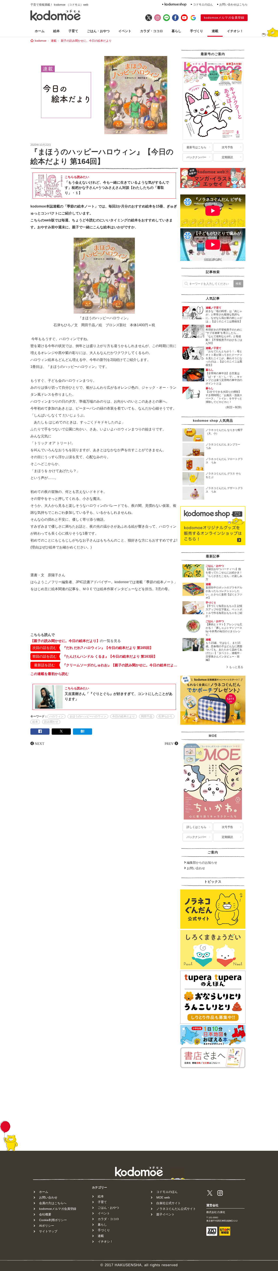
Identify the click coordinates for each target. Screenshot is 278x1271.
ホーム (40, 31)
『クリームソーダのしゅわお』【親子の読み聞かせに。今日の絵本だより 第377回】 (120, 665)
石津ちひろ (165, 716)
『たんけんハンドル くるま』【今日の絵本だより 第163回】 (110, 656)
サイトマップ (48, 1231)
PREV (169, 743)
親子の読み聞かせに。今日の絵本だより (86, 40)
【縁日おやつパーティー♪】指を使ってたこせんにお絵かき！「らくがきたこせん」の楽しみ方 (224, 574)
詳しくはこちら (196, 827)
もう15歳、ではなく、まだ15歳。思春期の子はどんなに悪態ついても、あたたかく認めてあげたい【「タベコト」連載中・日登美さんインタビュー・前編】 (224, 651)
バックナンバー (196, 157)
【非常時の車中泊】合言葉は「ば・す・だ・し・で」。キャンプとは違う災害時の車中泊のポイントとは (224, 378)
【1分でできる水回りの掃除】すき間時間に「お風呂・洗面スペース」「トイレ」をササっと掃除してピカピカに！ (224, 396)
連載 (215, 31)
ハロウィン (56, 716)
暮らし (176, 31)
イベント (124, 31)
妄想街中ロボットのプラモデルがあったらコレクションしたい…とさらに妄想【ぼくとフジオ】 (224, 592)
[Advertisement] (104, 616)
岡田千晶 (146, 716)
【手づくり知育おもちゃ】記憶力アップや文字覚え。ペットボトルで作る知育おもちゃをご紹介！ (224, 611)
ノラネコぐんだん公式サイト (176, 1208)
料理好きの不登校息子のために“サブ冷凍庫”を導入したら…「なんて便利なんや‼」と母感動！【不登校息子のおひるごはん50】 (224, 336)
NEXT (39, 743)
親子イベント (165, 1214)
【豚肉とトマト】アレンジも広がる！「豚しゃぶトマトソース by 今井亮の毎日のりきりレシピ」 (225, 629)
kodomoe (40, 40)
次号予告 (227, 147)
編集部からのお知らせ (202, 862)
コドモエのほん (203, 4)
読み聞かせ (51, 721)
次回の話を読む (44, 648)
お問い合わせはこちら (233, 4)
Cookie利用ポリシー (53, 1220)
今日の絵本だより (123, 716)
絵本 (56, 31)
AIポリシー (46, 1225)
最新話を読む (44, 665)
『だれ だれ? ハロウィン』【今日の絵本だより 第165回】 (108, 648)
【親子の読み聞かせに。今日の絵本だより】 (65, 641)
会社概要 (45, 1214)
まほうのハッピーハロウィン (88, 716)
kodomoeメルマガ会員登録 (224, 17)
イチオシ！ (235, 31)
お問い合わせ (196, 868)
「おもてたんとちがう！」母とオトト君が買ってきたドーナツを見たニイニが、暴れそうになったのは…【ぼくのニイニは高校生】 (224, 358)
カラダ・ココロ (151, 31)
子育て (73, 31)
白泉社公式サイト (168, 1203)
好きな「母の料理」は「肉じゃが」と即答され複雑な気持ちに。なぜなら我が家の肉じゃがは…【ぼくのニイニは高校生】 (224, 316)
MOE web (163, 1197)
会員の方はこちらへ (52, 1203)
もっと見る (236, 667)
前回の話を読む (44, 656)
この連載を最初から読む (49, 674)
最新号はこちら (196, 147)
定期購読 (227, 157)
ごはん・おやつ (98, 31)
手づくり (196, 31)
